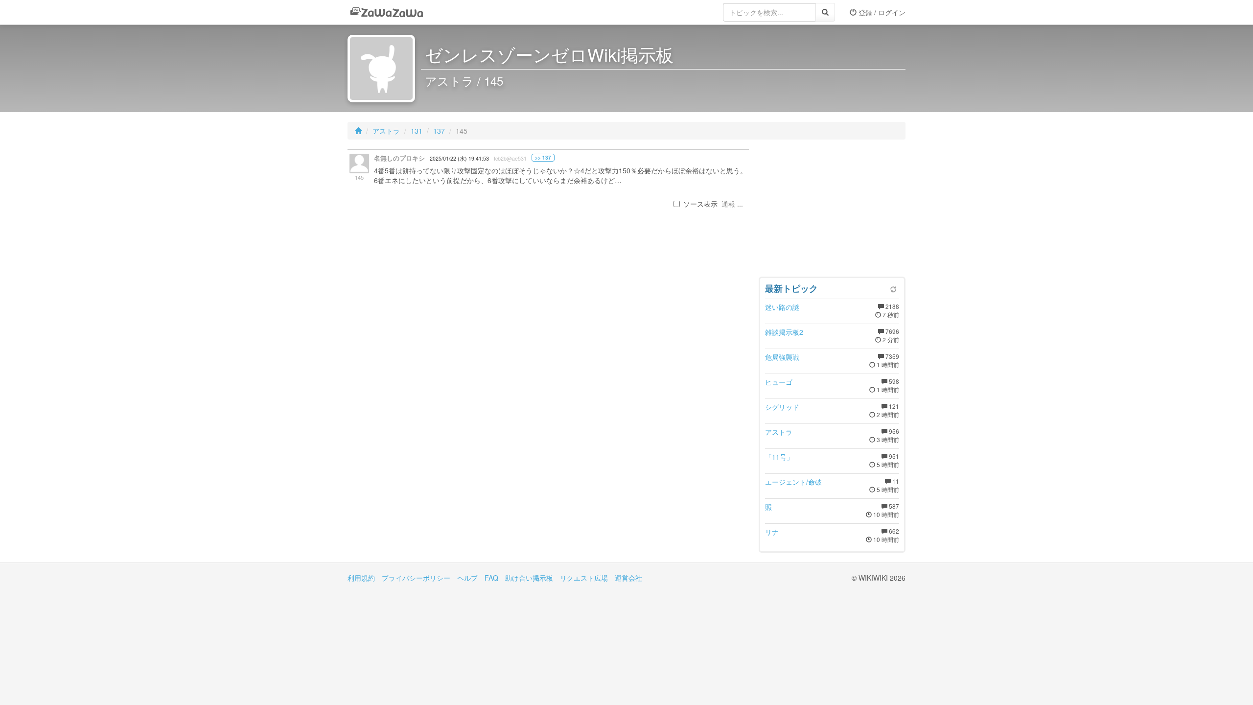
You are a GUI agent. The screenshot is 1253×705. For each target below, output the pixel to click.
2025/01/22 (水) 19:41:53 (459, 158)
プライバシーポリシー (416, 578)
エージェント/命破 (793, 482)
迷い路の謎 (782, 307)
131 (416, 131)
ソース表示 (700, 204)
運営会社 (628, 578)
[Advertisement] (832, 210)
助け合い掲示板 (529, 578)
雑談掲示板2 (784, 332)
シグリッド (782, 407)
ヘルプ (467, 578)
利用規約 (361, 578)
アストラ (386, 131)
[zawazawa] (386, 12)
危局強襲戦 (782, 357)
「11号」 (779, 457)
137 (439, 131)
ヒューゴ (778, 382)
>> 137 (543, 157)
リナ (772, 532)
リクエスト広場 (584, 578)
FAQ (491, 578)
